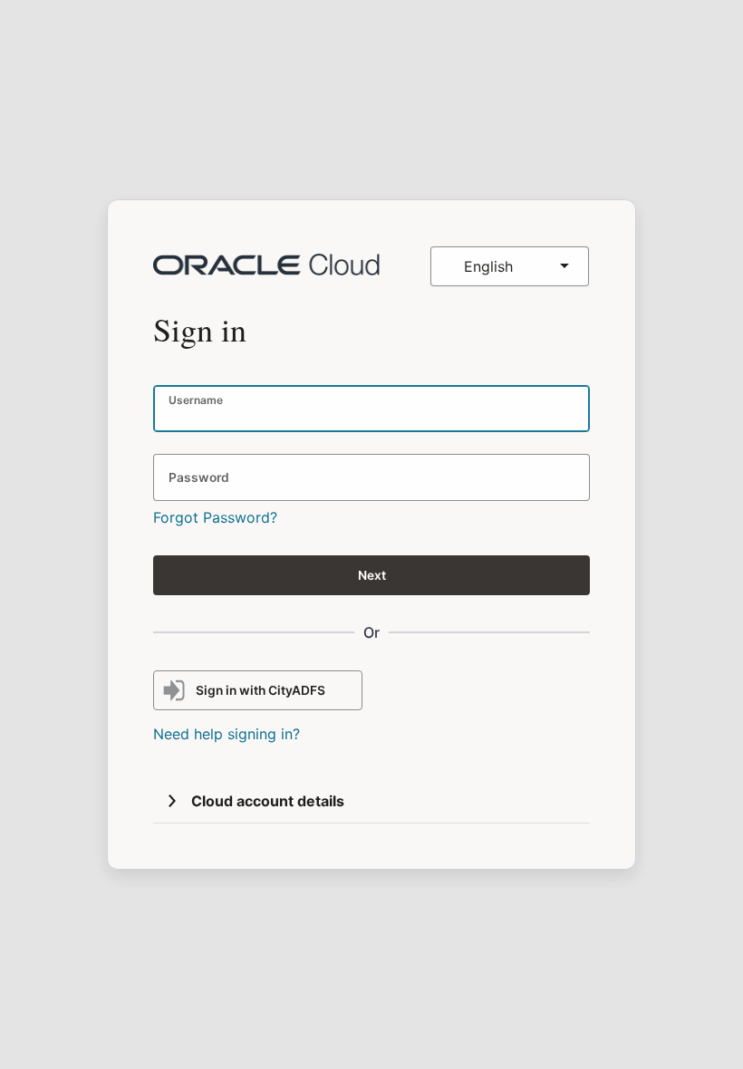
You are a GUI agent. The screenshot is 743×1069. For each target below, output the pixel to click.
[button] (172, 801)
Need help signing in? (226, 734)
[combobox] (509, 266)
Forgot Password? (215, 517)
